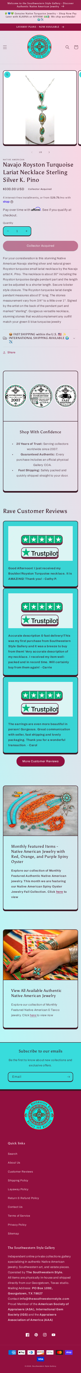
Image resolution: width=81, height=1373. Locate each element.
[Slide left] (32, 152)
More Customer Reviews (40, 761)
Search (12, 1153)
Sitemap (13, 1233)
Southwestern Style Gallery (44, 1366)
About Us (14, 1162)
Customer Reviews (20, 1171)
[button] (5, 47)
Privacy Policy (17, 1224)
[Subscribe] (68, 1077)
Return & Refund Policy (23, 1198)
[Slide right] (49, 152)
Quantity (8, 223)
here (33, 1015)
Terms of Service (19, 1215)
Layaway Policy (18, 1189)
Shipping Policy (18, 1180)
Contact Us (15, 1206)
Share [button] (11, 352)
